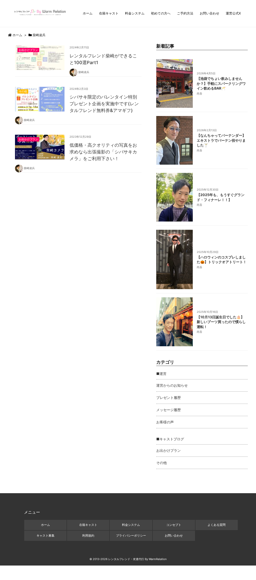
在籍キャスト (108, 13)
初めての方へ (160, 13)
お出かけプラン (168, 450)
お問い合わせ (209, 13)
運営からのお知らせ (172, 385)
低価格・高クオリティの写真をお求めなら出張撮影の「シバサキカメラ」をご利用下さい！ (103, 151)
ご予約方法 (185, 13)
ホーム (87, 13)
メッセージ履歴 (168, 410)
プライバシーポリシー (131, 535)
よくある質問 (217, 525)
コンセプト (173, 525)
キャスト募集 (45, 535)
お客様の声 (165, 422)
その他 (161, 463)
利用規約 (88, 535)
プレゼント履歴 (168, 397)
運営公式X (233, 13)
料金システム (134, 13)
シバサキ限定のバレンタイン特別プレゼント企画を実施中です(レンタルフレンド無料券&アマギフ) (104, 103)
